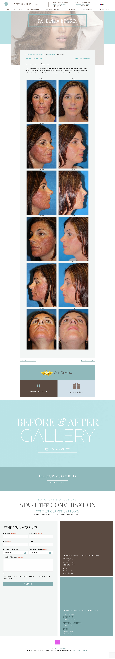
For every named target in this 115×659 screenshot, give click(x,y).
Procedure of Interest (10, 549)
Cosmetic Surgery (33, 9)
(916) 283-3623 (82, 6)
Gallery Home (30, 54)
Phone (31, 541)
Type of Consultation (38, 549)
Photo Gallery (71, 9)
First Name (9, 533)
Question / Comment (13, 557)
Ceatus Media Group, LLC (80, 650)
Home (7, 9)
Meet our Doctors (41, 514)
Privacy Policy (53, 648)
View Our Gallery (60, 449)
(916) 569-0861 (69, 626)
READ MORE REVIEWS (57, 482)
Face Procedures (40, 54)
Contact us (103, 9)
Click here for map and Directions (59, 4)
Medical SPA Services (52, 9)
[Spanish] (103, 4)
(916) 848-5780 (59, 6)
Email (7, 541)
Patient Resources (87, 9)
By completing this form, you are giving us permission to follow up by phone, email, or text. (27, 577)
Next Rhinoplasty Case (82, 58)
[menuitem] (7, 9)
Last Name (35, 533)
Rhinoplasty (51, 54)
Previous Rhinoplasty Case (34, 58)
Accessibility (62, 648)
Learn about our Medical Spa (68, 514)
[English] (101, 4)
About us (17, 9)
